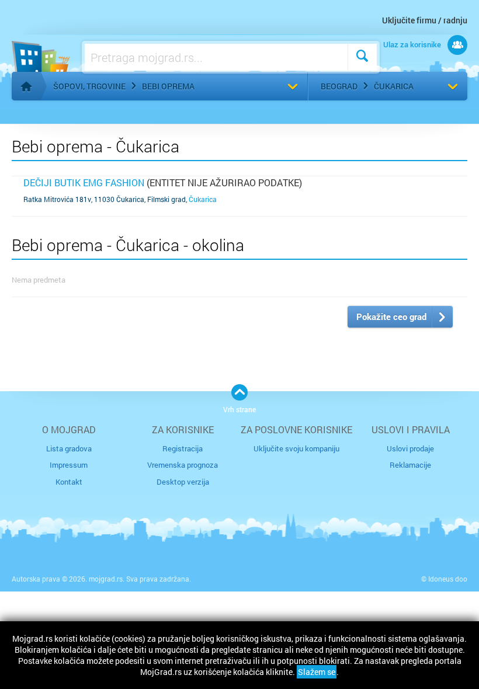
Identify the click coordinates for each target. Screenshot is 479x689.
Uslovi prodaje (410, 448)
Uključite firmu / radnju (424, 20)
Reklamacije (410, 465)
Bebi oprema (168, 86)
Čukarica (394, 86)
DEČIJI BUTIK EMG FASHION (83, 182)
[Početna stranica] (26, 86)
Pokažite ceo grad (391, 316)
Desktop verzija (183, 481)
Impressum (69, 465)
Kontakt (68, 481)
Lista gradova (69, 448)
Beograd (339, 86)
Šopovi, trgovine (89, 86)
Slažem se (316, 671)
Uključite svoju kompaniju (296, 448)
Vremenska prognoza (182, 465)
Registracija (182, 448)
